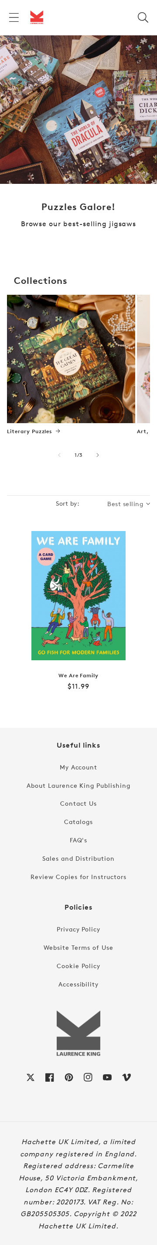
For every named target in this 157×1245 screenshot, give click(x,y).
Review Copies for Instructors (78, 876)
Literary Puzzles (29, 431)
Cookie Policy (78, 965)
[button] (14, 17)
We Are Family (78, 676)
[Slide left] (59, 455)
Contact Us (78, 803)
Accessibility (78, 984)
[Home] (36, 17)
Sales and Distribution (78, 858)
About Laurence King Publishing (78, 785)
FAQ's (79, 840)
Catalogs (78, 821)
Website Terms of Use (78, 947)
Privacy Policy (78, 929)
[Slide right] (97, 455)
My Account (79, 767)
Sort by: (67, 503)
